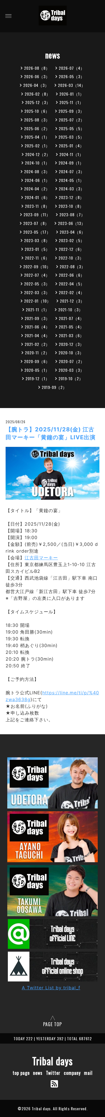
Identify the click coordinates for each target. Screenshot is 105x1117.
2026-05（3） (72, 76)
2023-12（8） (71, 197)
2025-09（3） (71, 111)
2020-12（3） (71, 344)
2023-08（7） (72, 214)
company (72, 1072)
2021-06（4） (37, 327)
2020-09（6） (37, 361)
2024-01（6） (37, 197)
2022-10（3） (71, 258)
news (38, 1072)
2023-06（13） (71, 223)
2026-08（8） (37, 68)
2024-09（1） (71, 163)
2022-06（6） (72, 275)
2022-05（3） (37, 284)
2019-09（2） (54, 387)
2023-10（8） (71, 206)
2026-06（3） (37, 76)
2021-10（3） (70, 309)
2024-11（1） (71, 154)
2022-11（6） (37, 258)
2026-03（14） (71, 85)
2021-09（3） (37, 318)
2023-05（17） (37, 232)
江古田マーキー (41, 557)
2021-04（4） (37, 335)
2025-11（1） (71, 102)
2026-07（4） (72, 68)
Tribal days (52, 1060)
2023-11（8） (37, 206)
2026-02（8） (37, 94)
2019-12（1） (37, 378)
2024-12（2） (37, 154)
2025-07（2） (72, 120)
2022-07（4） (37, 275)
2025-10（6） (37, 111)
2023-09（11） (37, 214)
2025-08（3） (37, 120)
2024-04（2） (37, 189)
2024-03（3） (72, 189)
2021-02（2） (37, 344)
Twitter (53, 1072)
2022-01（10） (37, 301)
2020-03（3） (71, 370)
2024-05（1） (71, 180)
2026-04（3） (36, 85)
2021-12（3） (72, 301)
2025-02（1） (37, 145)
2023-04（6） (72, 232)
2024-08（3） (37, 171)
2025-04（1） (37, 137)
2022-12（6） (71, 249)
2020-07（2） (72, 361)
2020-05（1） (37, 370)
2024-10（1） (37, 163)
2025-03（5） (71, 137)
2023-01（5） (37, 249)
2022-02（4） (72, 292)
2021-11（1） (37, 309)
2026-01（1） (71, 94)
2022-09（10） (37, 266)
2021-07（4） (71, 318)
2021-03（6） (71, 335)
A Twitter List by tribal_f (51, 987)
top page (21, 1072)
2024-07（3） (72, 171)
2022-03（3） (37, 292)
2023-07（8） (36, 223)
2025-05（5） (72, 128)
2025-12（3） (37, 102)
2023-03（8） (37, 240)
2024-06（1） (37, 180)
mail (88, 1072)
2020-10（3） (71, 352)
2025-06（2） (37, 128)
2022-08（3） (72, 266)
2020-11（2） (37, 352)
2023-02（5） (72, 240)
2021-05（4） (71, 327)
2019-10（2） (71, 378)
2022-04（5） (72, 284)
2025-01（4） (71, 145)
